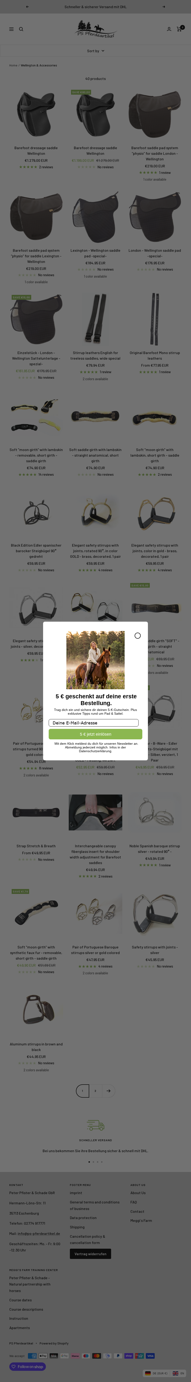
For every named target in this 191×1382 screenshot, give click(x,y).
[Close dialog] (137, 635)
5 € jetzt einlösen (95, 734)
